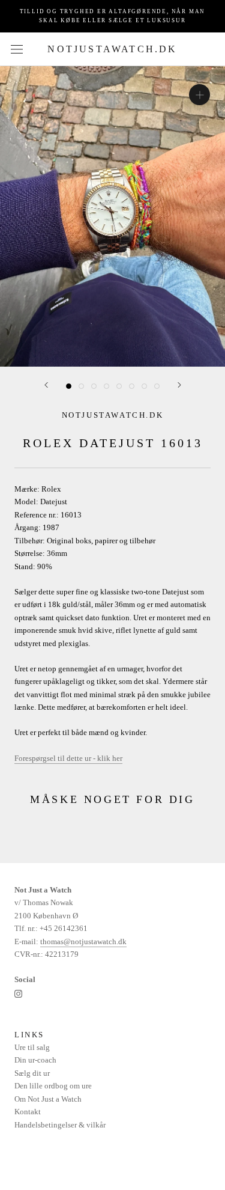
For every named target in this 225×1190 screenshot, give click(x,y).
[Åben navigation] (17, 48)
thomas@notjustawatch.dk (83, 941)
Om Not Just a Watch (48, 1098)
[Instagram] (18, 993)
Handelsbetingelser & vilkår (60, 1124)
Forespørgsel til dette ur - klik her (68, 758)
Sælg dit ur (32, 1073)
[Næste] (179, 385)
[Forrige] (46, 385)
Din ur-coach (35, 1059)
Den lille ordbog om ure (53, 1085)
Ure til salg (32, 1047)
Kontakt (27, 1111)
